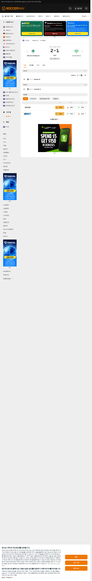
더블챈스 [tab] (55, 98)
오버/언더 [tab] (33, 98)
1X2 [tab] (25, 98)
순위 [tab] (44, 65)
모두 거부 (76, 563)
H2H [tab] (38, 65)
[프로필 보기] (33, 51)
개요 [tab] (25, 65)
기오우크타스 (76, 56)
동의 (76, 557)
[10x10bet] (27, 107)
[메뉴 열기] (86, 8)
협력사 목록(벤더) (7, 577)
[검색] (70, 8)
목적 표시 (76, 568)
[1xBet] (27, 114)
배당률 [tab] (31, 65)
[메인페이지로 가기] (17, 8)
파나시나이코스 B (33, 56)
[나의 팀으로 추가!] (27, 51)
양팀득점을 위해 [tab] (44, 98)
